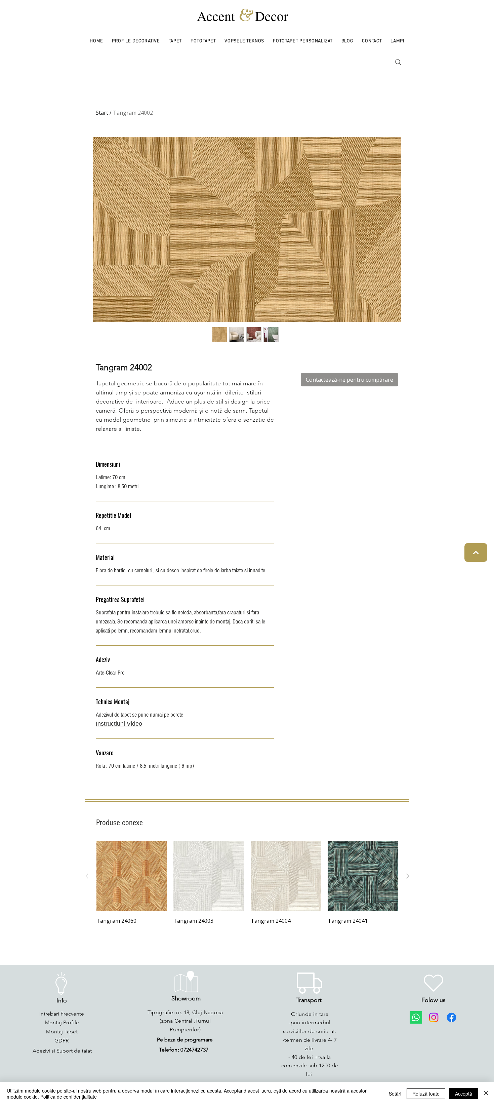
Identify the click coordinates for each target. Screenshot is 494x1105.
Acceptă (463, 1093)
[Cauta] (398, 62)
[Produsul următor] (408, 876)
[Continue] (475, 552)
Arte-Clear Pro (111, 672)
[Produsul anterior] (87, 876)
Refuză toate (426, 1093)
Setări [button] (395, 1093)
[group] (247, 883)
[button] (136, 41)
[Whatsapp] (416, 1017)
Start (102, 112)
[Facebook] (451, 1017)
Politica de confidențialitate (68, 1096)
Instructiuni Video (119, 723)
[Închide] (486, 1094)
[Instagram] (433, 1017)
